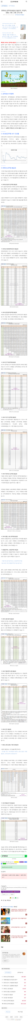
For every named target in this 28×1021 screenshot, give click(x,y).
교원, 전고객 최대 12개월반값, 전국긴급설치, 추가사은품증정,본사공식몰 (10, 28)
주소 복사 (3, 887)
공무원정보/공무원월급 (19, 14)
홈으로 (7, 1016)
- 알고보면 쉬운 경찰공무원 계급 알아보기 (11, 563)
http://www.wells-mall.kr (6, 32)
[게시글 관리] (7, 895)
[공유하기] (6, 895)
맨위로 (21, 1016)
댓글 (2, 947)
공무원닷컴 (15, 1)
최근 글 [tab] (8, 1011)
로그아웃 (16, 1016)
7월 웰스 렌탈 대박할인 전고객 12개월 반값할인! (10, 35)
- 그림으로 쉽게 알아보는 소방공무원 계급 (11, 561)
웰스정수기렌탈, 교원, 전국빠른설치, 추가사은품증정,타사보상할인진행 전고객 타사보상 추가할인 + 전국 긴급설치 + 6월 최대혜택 (10, 37)
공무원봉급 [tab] (8, 972)
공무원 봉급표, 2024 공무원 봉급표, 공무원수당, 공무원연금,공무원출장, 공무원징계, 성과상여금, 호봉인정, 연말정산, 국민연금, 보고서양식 (11, 956)
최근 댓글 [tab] (20, 1011)
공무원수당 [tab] (20, 972)
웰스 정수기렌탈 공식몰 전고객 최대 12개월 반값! (10, 25)
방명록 (11, 1016)
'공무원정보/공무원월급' (7, 906)
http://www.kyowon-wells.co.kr (8, 23)
